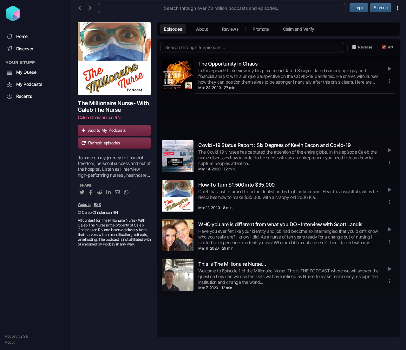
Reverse (365, 47)
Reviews (230, 29)
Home (22, 36)
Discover (24, 48)
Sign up (381, 7)
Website (84, 204)
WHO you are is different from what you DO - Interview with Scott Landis (280, 224)
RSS (97, 204)
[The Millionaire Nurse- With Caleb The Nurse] (114, 58)
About (10, 342)
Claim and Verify (298, 29)
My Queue (26, 72)
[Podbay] (13, 19)
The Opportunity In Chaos (228, 63)
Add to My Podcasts (107, 130)
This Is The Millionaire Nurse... (232, 264)
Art (391, 47)
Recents (24, 96)
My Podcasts (29, 84)
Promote (260, 29)
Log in (358, 7)
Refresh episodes (104, 143)
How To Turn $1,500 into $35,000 (236, 184)
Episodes (173, 29)
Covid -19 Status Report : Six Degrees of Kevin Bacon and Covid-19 (274, 145)
